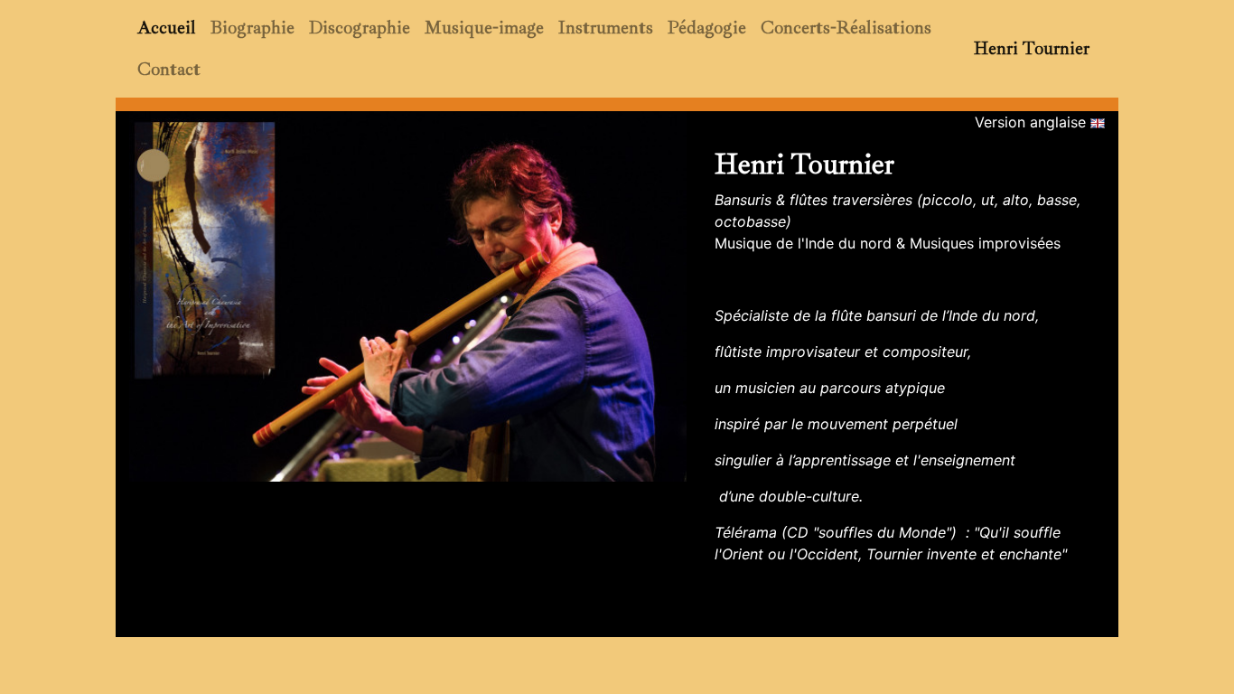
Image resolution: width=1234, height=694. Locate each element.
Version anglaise (1032, 122)
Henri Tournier (1031, 48)
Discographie (359, 27)
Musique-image (484, 27)
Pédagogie (707, 27)
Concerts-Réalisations (846, 27)
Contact (169, 69)
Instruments (605, 27)
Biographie (252, 27)
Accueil (166, 27)
